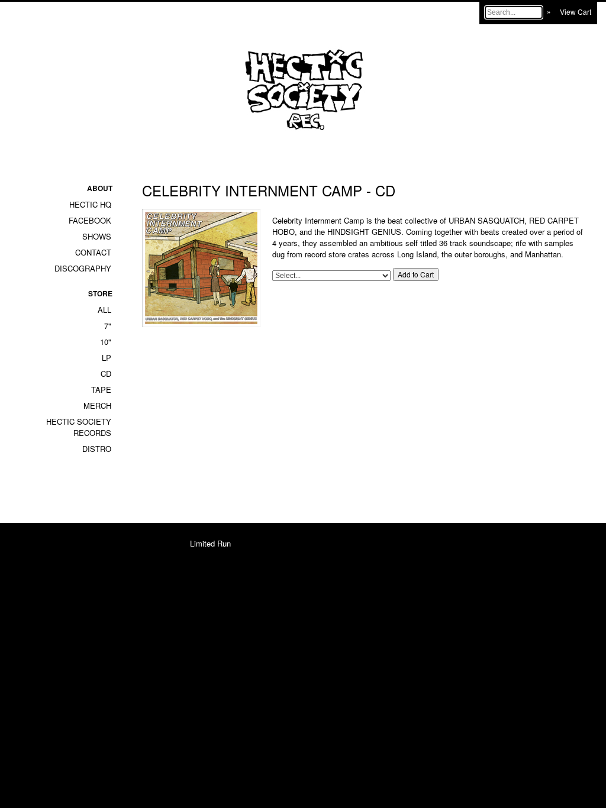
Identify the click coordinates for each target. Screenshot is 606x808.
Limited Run (210, 543)
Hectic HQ (90, 204)
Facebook (90, 220)
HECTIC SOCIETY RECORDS (78, 427)
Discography (82, 268)
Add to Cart (416, 274)
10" (105, 341)
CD (106, 373)
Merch (97, 405)
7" (107, 325)
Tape (101, 389)
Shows (96, 236)
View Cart (575, 12)
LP (106, 357)
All (104, 309)
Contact (93, 252)
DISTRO (96, 448)
